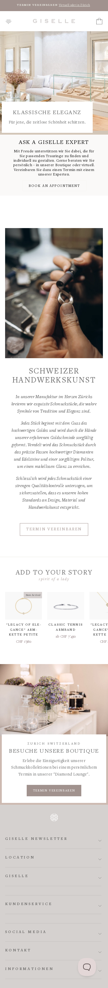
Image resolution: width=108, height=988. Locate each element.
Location (20, 858)
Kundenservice (28, 904)
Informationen (29, 969)
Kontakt (18, 951)
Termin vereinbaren (54, 529)
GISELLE (17, 876)
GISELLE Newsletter (36, 839)
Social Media (26, 932)
